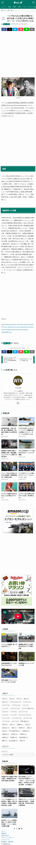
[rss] (21, 829)
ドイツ (13, 715)
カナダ (5, 711)
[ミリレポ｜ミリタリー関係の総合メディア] (18, 2)
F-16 (11, 698)
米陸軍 (23, 734)
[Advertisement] (17, 53)
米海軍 (5, 734)
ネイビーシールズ (25, 715)
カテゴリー (4, 751)
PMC (26, 698)
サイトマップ (5, 839)
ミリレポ (18, 388)
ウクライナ (15, 708)
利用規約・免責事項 (7, 841)
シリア (13, 711)
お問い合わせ (5, 835)
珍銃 (29, 728)
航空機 (13, 737)
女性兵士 (5, 728)
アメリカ (26, 702)
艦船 (4, 740)
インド (5, 708)
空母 (4, 731)
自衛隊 (5, 737)
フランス (5, 718)
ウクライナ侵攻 (27, 708)
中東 (12, 724)
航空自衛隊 (23, 737)
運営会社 (4, 833)
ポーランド (28, 718)
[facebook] (14, 829)
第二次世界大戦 (14, 731)
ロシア (15, 721)
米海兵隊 (26, 731)
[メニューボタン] (2, 2)
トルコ (5, 715)
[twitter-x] (17, 829)
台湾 (27, 724)
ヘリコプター (16, 718)
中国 (5, 724)
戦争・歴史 (6, 24)
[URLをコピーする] (32, 29)
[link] (18, 403)
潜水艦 (22, 728)
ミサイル (5, 721)
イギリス (5, 705)
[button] (4, 29)
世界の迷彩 (25, 721)
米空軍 (14, 734)
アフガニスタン (15, 702)
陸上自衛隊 (13, 740)
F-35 (19, 698)
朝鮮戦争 (16, 343)
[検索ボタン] (33, 2)
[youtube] (19, 829)
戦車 (14, 728)
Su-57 (5, 702)
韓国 (22, 740)
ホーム (3, 831)
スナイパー (23, 711)
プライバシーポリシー (7, 837)
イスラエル (16, 705)
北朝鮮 (20, 724)
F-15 (4, 698)
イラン (25, 705)
